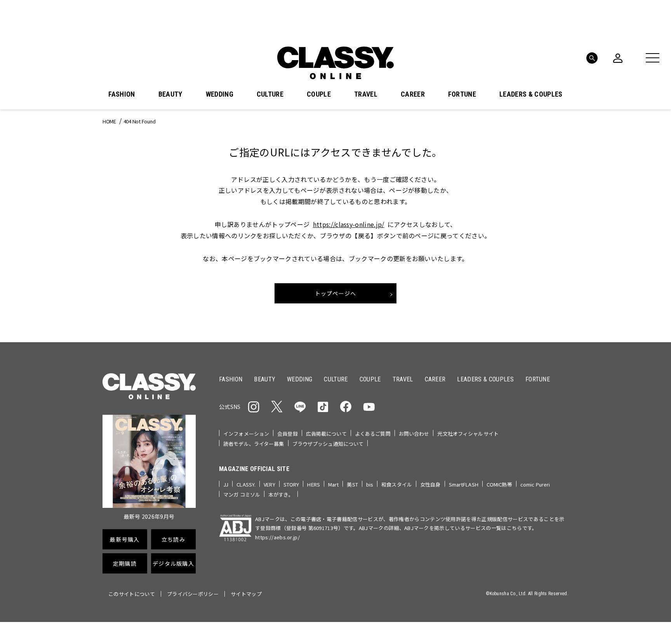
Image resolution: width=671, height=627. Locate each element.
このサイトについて (131, 594)
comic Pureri (535, 484)
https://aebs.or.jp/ (277, 537)
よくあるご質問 (373, 433)
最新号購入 (124, 539)
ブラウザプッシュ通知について (328, 443)
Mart (333, 484)
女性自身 (430, 484)
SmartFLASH (463, 484)
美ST (352, 484)
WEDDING (219, 94)
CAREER (413, 94)
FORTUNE (462, 94)
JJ (225, 484)
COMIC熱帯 (499, 484)
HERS (313, 484)
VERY (269, 484)
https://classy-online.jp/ (348, 224)
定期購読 (125, 563)
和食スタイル (396, 484)
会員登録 (287, 433)
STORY (291, 484)
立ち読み (173, 539)
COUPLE (319, 94)
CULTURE (270, 94)
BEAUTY (170, 94)
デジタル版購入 (173, 563)
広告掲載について (326, 433)
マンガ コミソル (241, 494)
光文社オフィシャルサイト (468, 433)
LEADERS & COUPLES (530, 94)
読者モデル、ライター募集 (253, 443)
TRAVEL (365, 94)
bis (369, 484)
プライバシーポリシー (193, 594)
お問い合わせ (414, 433)
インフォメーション (246, 433)
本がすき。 (281, 494)
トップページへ (335, 293)
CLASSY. (246, 484)
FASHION (121, 94)
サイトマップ (246, 594)
